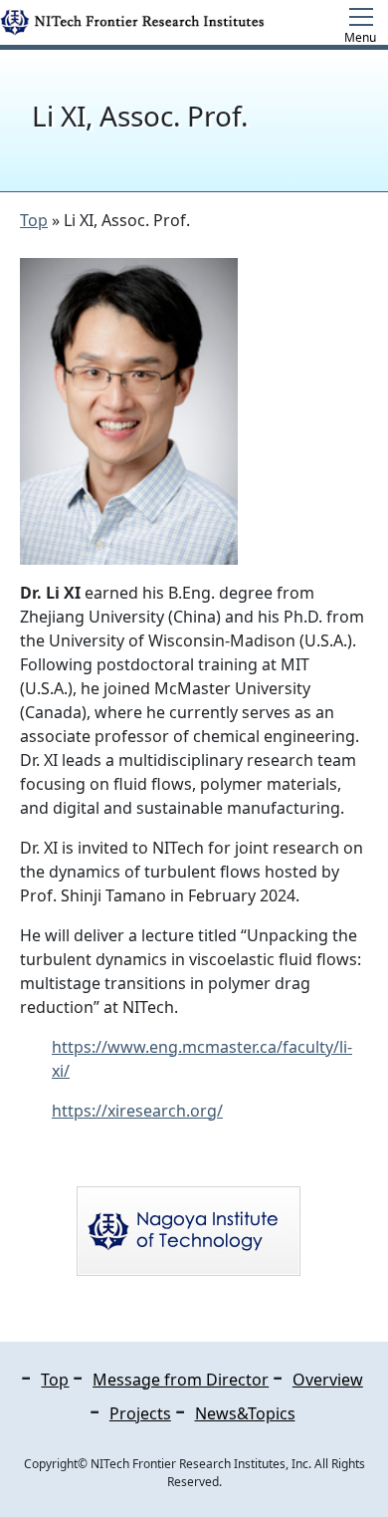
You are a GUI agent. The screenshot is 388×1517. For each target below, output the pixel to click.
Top (34, 220)
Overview (327, 1380)
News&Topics (245, 1413)
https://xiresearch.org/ (137, 1111)
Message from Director (181, 1380)
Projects (140, 1413)
